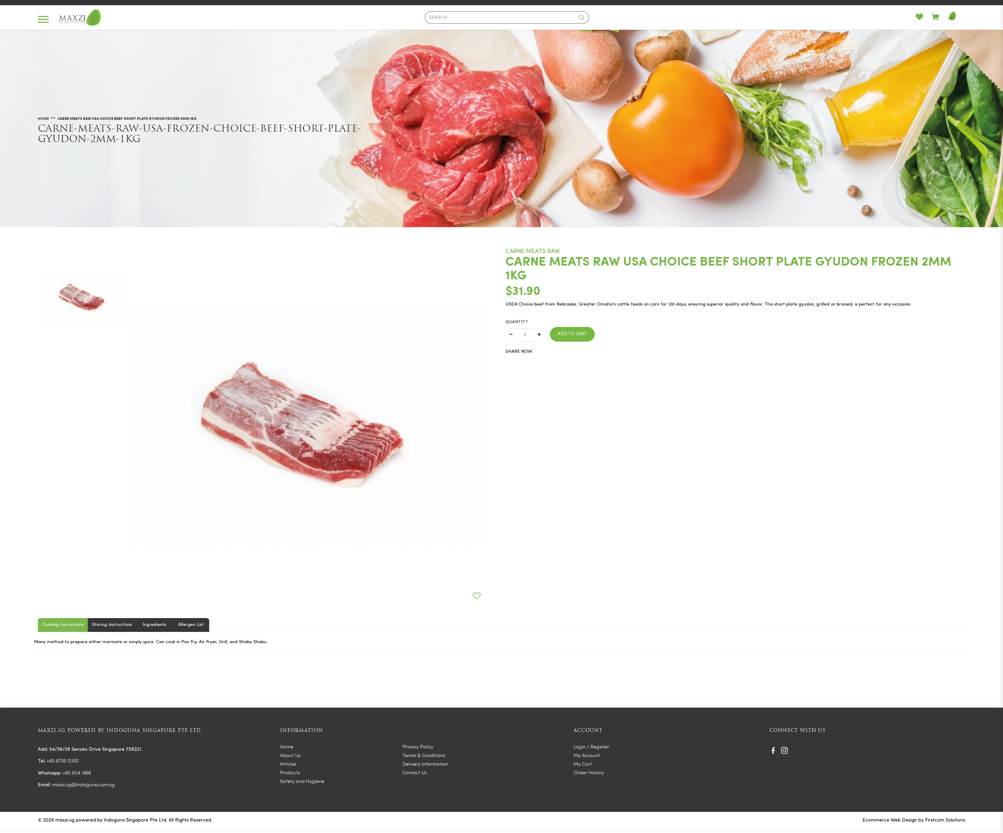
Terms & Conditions (424, 755)
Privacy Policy (418, 747)
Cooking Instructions (63, 625)
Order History (589, 773)
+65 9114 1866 (77, 773)
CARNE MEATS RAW (532, 252)
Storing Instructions (112, 625)
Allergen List (191, 625)
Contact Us (415, 773)
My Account (587, 755)
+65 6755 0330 (63, 761)
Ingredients (154, 625)
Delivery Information (425, 764)
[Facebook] (773, 750)
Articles (288, 764)
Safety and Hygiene (302, 781)
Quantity (516, 322)
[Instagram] (784, 750)
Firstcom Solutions (945, 820)
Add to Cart (572, 334)
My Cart (583, 764)
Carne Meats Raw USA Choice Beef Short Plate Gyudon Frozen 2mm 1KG (127, 119)
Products (290, 773)
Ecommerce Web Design (889, 820)
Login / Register (591, 747)
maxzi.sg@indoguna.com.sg (83, 785)
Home (43, 119)
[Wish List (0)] (923, 17)
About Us (290, 755)
